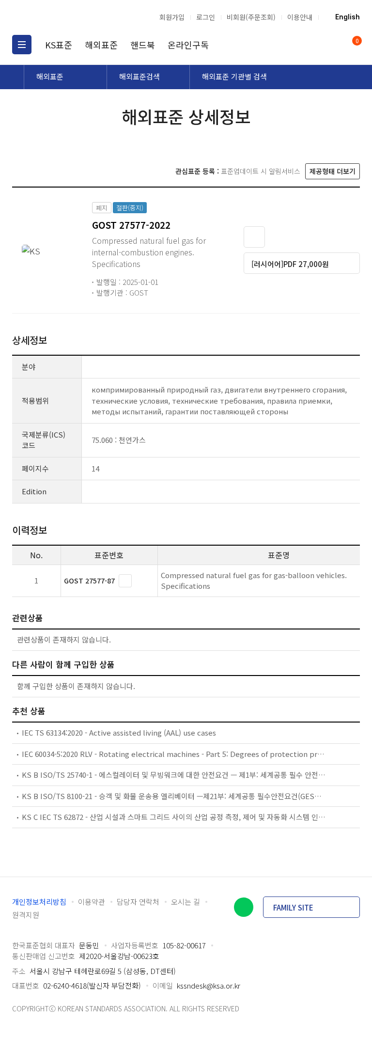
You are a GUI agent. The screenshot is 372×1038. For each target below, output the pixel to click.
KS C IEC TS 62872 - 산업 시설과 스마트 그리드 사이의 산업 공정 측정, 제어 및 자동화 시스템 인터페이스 (174, 817)
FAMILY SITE (293, 907)
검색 (314, 44)
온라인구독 (188, 44)
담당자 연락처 (138, 901)
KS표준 (58, 44)
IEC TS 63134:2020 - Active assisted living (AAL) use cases (119, 732)
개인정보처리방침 (39, 901)
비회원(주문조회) (251, 17)
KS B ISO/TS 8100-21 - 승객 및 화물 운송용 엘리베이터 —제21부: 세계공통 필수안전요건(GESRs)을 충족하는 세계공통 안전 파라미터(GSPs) (174, 796)
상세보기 (125, 580)
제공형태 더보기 (333, 171)
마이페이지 (332, 44)
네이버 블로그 (243, 907)
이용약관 (91, 901)
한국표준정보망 (63, 17)
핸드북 (142, 44)
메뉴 (21, 44)
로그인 (205, 17)
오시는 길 (185, 901)
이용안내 (299, 17)
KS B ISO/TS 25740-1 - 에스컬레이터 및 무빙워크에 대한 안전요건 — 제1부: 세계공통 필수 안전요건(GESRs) (174, 775)
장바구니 (356, 41)
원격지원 (25, 915)
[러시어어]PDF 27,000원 (290, 264)
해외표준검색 (139, 76)
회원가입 (172, 17)
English (347, 17)
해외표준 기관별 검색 (234, 76)
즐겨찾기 (254, 237)
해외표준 (101, 44)
